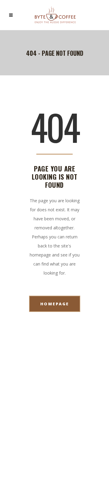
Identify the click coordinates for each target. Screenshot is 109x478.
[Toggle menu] (12, 15)
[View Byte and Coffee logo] (55, 15)
